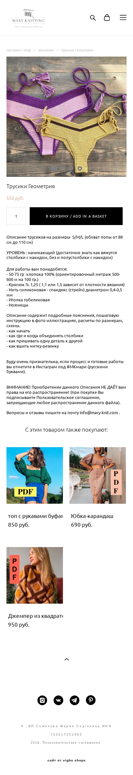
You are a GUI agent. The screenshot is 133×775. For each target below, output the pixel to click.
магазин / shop (18, 50)
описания (46, 50)
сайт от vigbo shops (66, 760)
